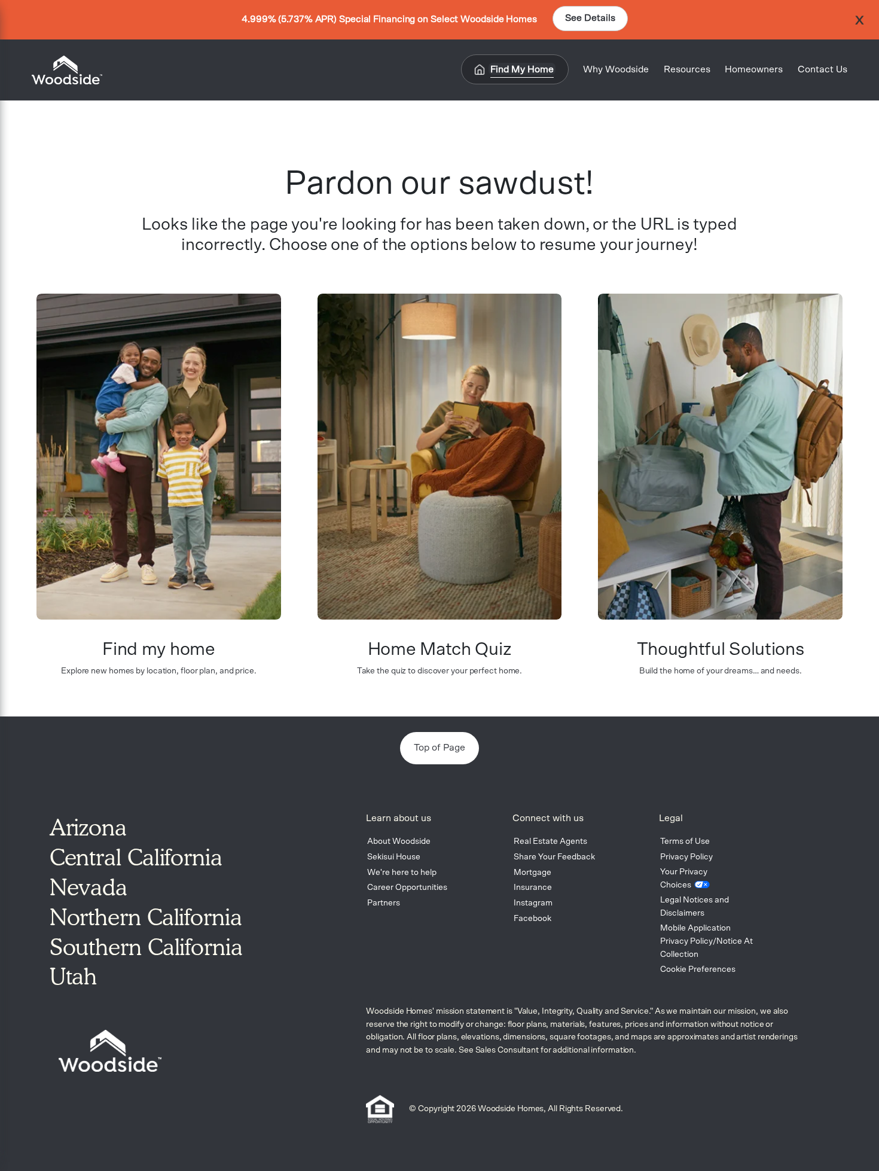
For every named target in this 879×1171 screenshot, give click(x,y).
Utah (73, 976)
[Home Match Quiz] (439, 456)
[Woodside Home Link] (63, 70)
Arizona (88, 827)
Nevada (88, 887)
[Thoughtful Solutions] (720, 456)
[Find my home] (158, 456)
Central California (136, 857)
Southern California (146, 946)
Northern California (146, 917)
